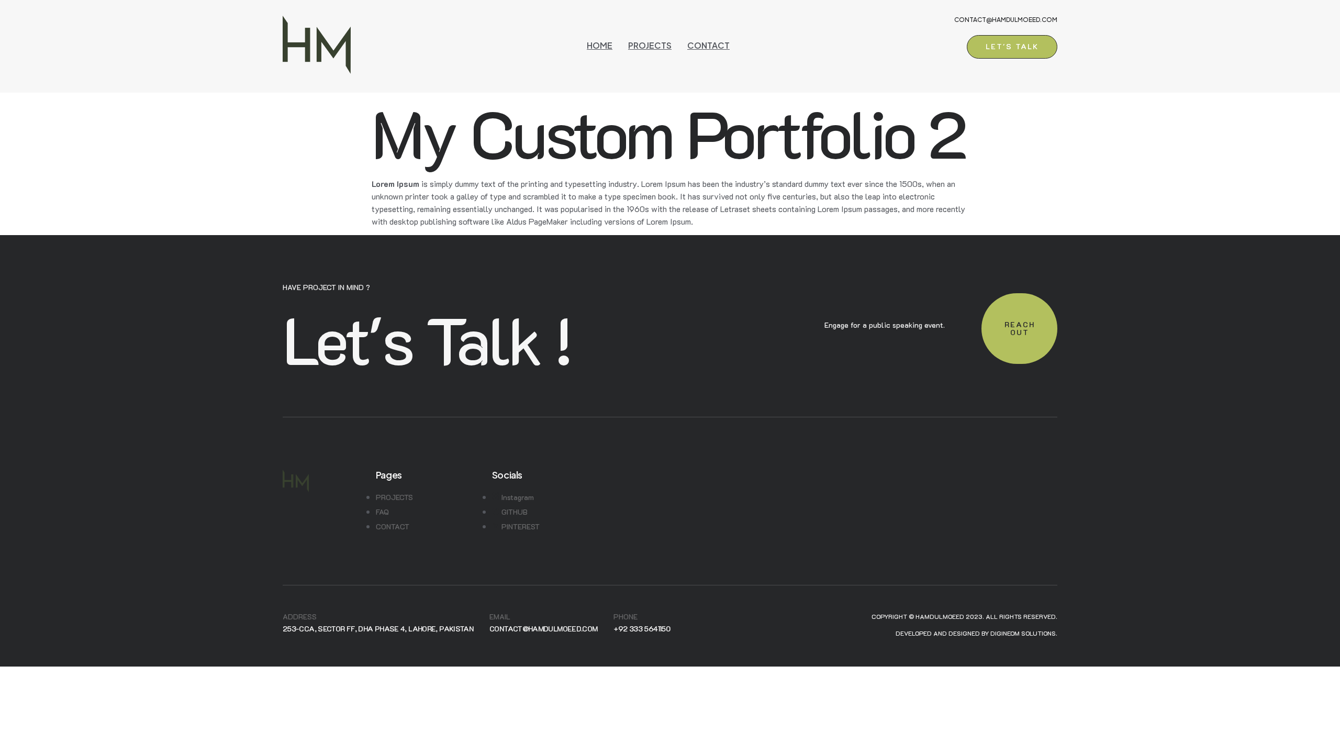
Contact (708, 45)
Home (599, 45)
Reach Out (1019, 328)
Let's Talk (1012, 46)
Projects (650, 45)
